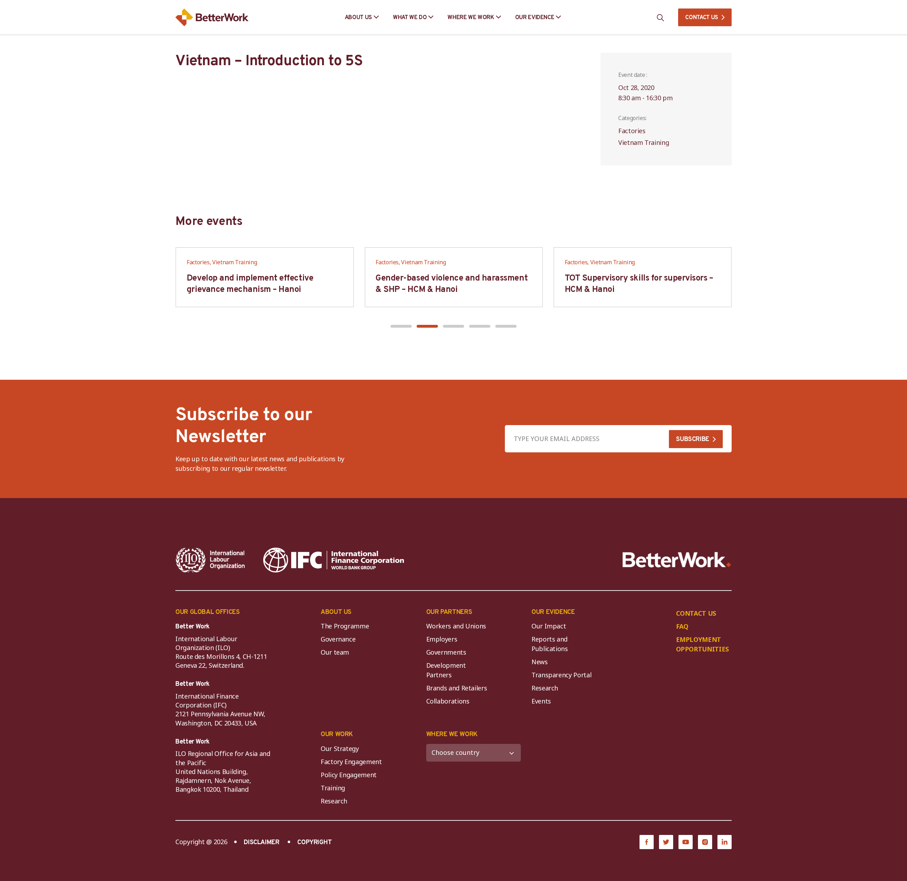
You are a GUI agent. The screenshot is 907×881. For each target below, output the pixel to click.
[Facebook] (647, 842)
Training (333, 788)
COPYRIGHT (314, 842)
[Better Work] (677, 560)
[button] (401, 326)
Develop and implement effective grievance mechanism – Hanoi (250, 284)
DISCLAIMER (261, 842)
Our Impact (548, 626)
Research (544, 688)
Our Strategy (340, 748)
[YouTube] (685, 842)
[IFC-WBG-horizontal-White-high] (333, 560)
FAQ (682, 626)
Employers (441, 639)
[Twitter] (666, 842)
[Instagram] (705, 842)
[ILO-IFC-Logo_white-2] (210, 560)
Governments (446, 652)
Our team (335, 652)
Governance (338, 639)
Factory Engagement (351, 761)
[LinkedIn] (724, 842)
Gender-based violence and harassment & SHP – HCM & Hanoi (452, 284)
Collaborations (447, 701)
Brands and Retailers (456, 688)
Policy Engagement (350, 774)
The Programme (345, 626)
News (539, 661)
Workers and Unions (456, 626)
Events (541, 701)
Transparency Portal (561, 675)
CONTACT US (701, 17)
